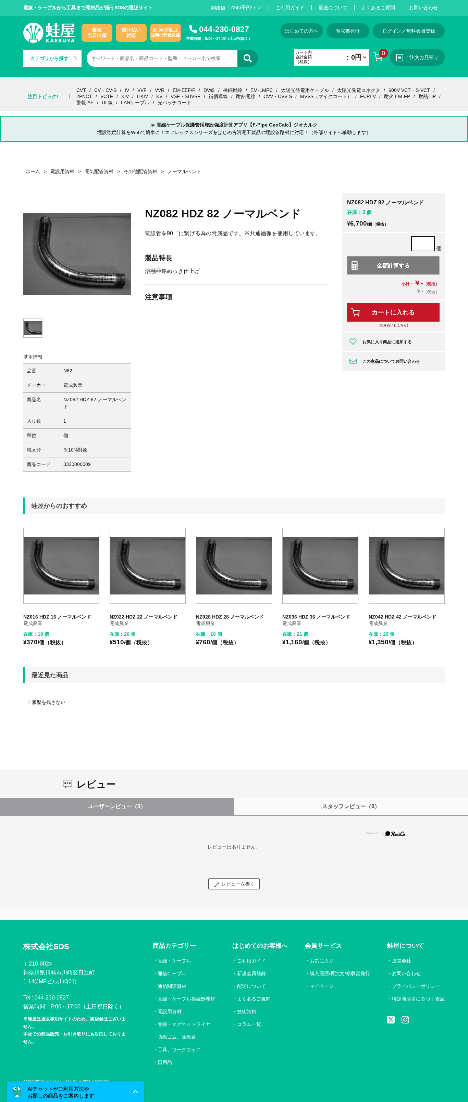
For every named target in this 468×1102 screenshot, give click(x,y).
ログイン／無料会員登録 (408, 31)
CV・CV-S (105, 90)
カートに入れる (393, 312)
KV (159, 96)
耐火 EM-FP (397, 96)
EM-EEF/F (184, 90)
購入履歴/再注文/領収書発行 (340, 973)
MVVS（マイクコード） (326, 96)
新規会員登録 (251, 973)
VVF (142, 90)
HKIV (142, 96)
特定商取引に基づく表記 (418, 999)
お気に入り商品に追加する (387, 341)
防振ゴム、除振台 (177, 1037)
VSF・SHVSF (185, 96)
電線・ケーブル (174, 960)
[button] (75, 1091)
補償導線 (218, 96)
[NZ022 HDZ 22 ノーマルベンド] (147, 565)
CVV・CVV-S (277, 96)
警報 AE (85, 102)
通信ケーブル (172, 973)
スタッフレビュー (351, 806)
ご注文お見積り (422, 57)
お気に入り (322, 960)
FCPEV (368, 96)
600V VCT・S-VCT (409, 90)
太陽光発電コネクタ (358, 90)
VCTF (106, 96)
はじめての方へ (301, 31)
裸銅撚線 (232, 90)
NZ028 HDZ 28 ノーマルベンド (230, 617)
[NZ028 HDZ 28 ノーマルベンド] (234, 565)
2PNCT (84, 96)
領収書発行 (348, 31)
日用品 (165, 1062)
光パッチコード (174, 102)
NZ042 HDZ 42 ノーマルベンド (402, 617)
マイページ (322, 986)
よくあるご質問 (378, 7)
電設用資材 (170, 1011)
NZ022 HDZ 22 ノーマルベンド (143, 617)
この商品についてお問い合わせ (391, 361)
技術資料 (246, 1011)
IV (127, 90)
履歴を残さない (48, 702)
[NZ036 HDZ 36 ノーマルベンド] (320, 565)
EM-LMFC (261, 90)
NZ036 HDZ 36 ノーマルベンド (316, 617)
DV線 (209, 90)
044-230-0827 (224, 29)
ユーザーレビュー (117, 806)
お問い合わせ (423, 7)
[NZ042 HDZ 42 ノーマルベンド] (406, 565)
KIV (125, 96)
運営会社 (401, 960)
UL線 (107, 102)
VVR (159, 90)
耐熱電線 (245, 96)
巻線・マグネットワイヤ (184, 1024)
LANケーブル (135, 102)
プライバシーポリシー (416, 986)
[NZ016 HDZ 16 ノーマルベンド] (61, 565)
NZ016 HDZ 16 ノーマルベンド (57, 617)
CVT (81, 90)
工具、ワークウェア (179, 1049)
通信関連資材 (172, 986)
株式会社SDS (46, 946)
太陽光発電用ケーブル (305, 90)
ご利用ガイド (290, 7)
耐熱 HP (427, 96)
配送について (333, 7)
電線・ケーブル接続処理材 (186, 999)
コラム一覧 (249, 1024)
